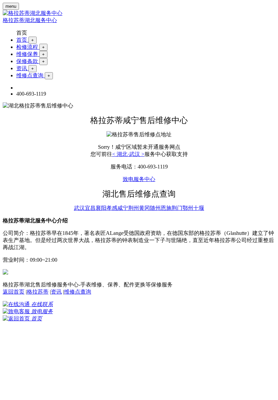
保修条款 (30, 61)
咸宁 (122, 208)
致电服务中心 (139, 179)
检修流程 (30, 47)
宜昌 (90, 208)
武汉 (79, 208)
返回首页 (13, 292)
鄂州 (187, 208)
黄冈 (144, 208)
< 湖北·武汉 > (128, 154)
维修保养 (30, 54)
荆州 (133, 208)
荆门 (177, 208)
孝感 (111, 208)
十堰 (198, 208)
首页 (25, 40)
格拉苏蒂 (37, 292)
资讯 (25, 68)
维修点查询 (33, 75)
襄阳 (101, 208)
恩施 (166, 208)
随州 (155, 208)
